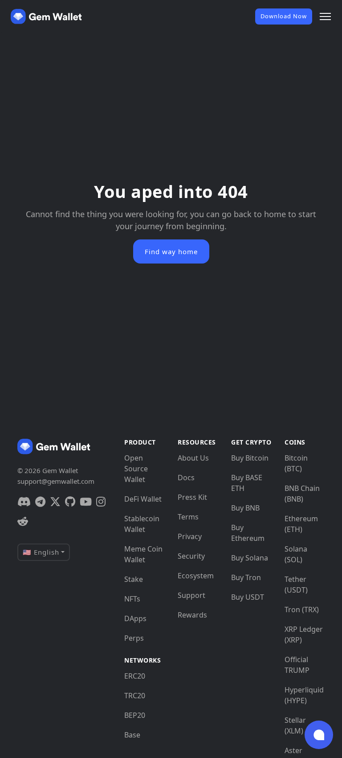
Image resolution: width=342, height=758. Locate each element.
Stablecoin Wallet (141, 524)
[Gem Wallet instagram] (101, 502)
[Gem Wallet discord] (24, 502)
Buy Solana (249, 558)
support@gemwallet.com (55, 481)
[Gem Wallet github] (70, 502)
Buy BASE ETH (246, 483)
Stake (133, 579)
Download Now (284, 16)
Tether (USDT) (296, 584)
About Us (193, 458)
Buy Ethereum (248, 533)
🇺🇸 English (41, 552)
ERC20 (134, 676)
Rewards (192, 615)
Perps (134, 638)
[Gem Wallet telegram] (40, 502)
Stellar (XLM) (295, 725)
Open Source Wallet (136, 468)
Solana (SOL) (296, 554)
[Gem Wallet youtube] (86, 502)
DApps (135, 618)
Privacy (190, 536)
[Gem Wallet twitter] (55, 502)
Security (191, 556)
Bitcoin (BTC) (296, 463)
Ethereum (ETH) (301, 524)
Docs (186, 477)
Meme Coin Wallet (143, 554)
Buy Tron (246, 577)
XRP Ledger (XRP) (304, 634)
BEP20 (134, 715)
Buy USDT (247, 597)
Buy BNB (245, 508)
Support (191, 595)
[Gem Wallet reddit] (22, 521)
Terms (188, 517)
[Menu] (325, 16)
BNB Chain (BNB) (302, 493)
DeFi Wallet (143, 499)
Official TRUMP (297, 665)
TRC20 (134, 695)
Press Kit (192, 497)
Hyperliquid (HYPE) (304, 695)
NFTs (132, 599)
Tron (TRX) (302, 609)
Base (132, 735)
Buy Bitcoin (250, 458)
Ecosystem (196, 576)
